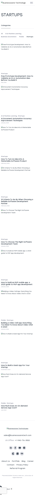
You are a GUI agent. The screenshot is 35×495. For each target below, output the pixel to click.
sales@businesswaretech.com (17, 435)
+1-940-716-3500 (22, 440)
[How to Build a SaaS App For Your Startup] (17, 352)
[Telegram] (24, 448)
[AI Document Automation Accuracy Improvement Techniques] (17, 105)
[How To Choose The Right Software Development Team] (17, 228)
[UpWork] (22, 454)
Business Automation (8, 37)
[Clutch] (13, 454)
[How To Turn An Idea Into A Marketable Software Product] (17, 145)
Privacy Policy (22, 465)
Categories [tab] (5, 25)
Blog (23, 461)
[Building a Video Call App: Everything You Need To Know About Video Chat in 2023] (17, 310)
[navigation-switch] (31, 2)
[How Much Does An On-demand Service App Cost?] (17, 392)
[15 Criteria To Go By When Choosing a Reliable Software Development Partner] (17, 187)
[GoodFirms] (17, 454)
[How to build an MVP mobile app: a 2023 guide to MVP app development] (17, 269)
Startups (30, 37)
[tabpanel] (17, 35)
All (2, 34)
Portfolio (16, 461)
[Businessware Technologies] (8, 2)
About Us (5, 461)
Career (30, 461)
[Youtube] (20, 448)
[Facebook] (15, 448)
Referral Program (17, 468)
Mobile (21, 37)
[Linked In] (11, 448)
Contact (10, 465)
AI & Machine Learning (13, 34)
